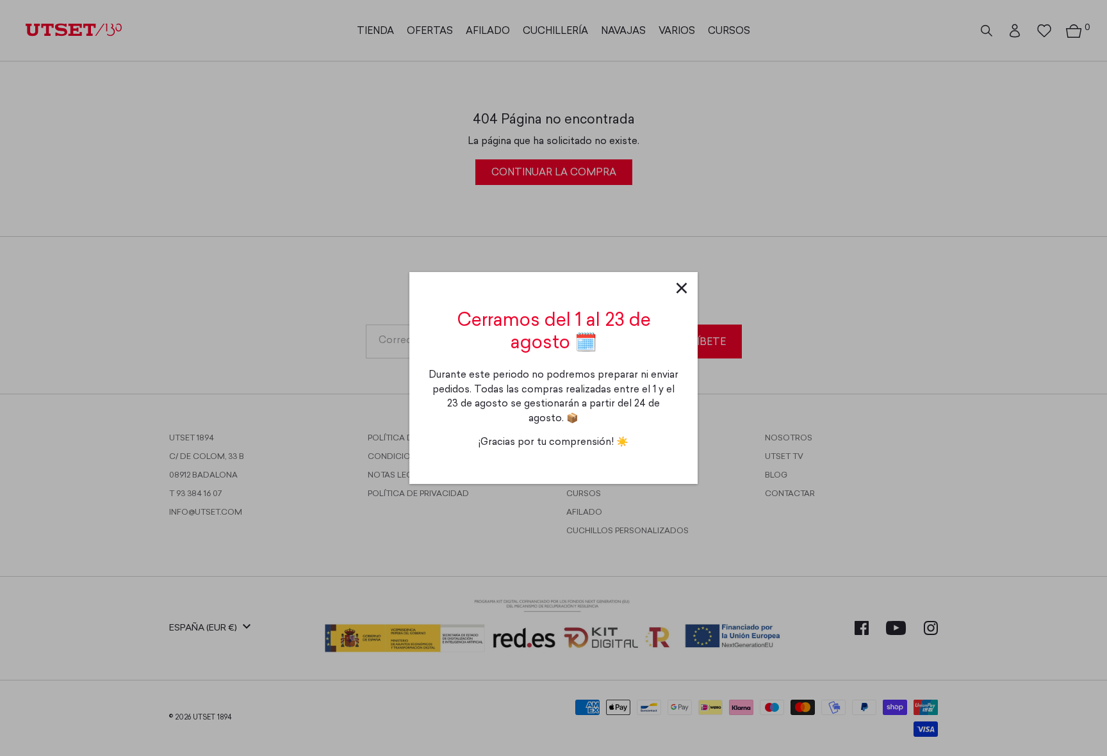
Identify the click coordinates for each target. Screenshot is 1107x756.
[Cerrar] (682, 288)
